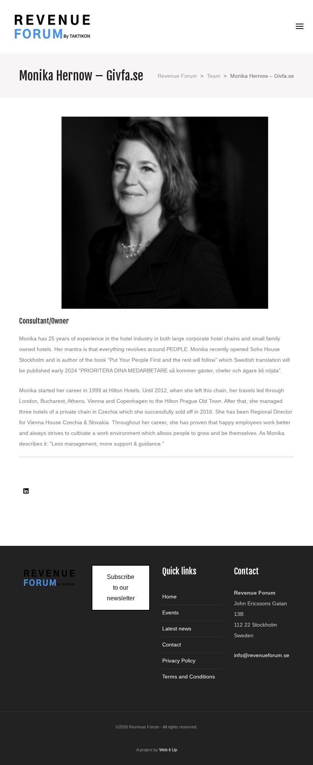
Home (169, 596)
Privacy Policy (178, 661)
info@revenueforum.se (261, 655)
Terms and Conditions (188, 677)
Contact (171, 645)
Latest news (176, 628)
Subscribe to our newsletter (121, 587)
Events (170, 612)
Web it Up (168, 749)
